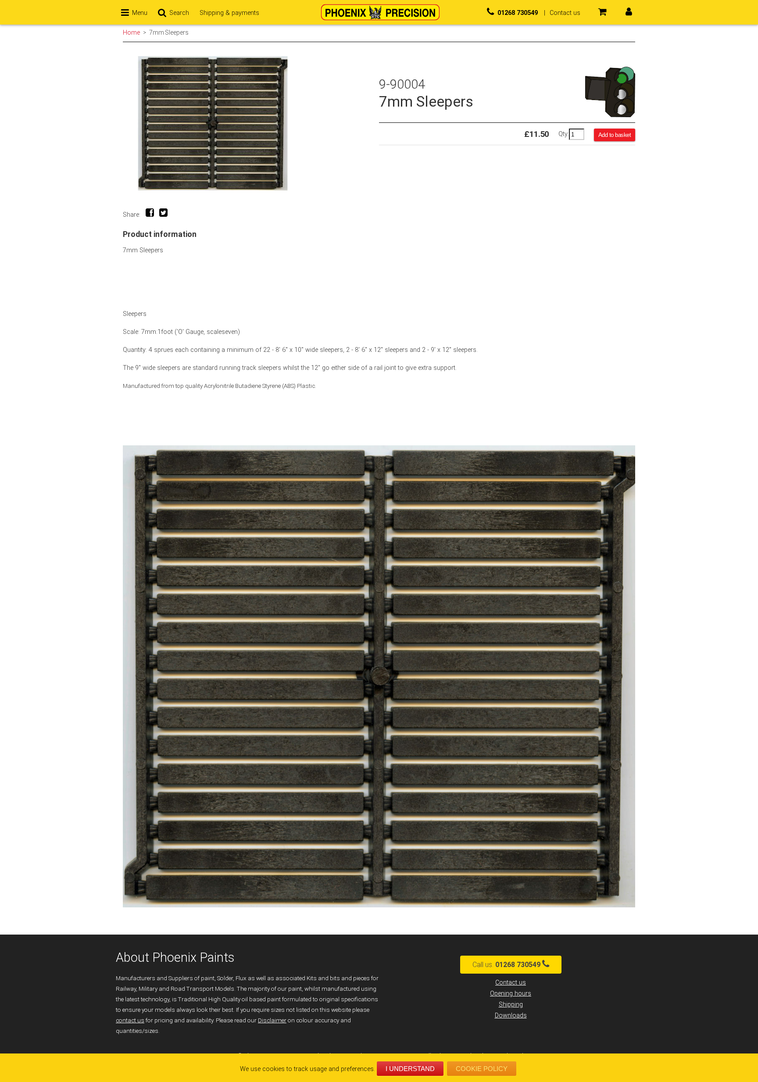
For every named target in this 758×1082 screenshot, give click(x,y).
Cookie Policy (482, 1068)
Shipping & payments (229, 13)
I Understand (410, 1068)
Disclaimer (272, 1020)
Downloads (511, 1015)
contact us (130, 1020)
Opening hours (510, 993)
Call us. (506, 964)
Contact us (510, 982)
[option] (251, 123)
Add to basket (614, 135)
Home (131, 32)
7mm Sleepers (169, 32)
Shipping (511, 1004)
